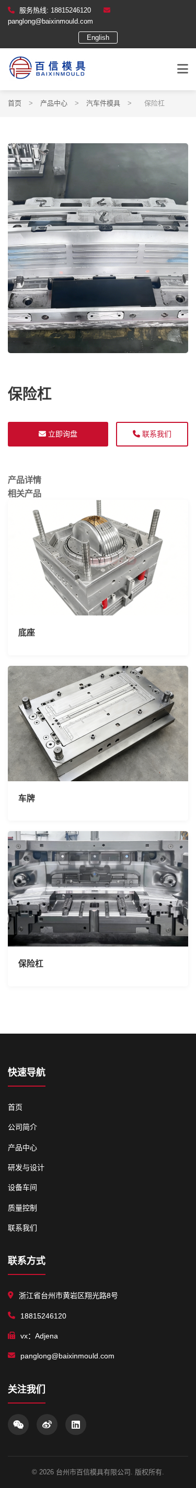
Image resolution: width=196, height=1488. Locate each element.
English (98, 37)
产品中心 (53, 103)
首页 (14, 103)
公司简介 (22, 1127)
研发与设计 (26, 1167)
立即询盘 (61, 434)
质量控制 (22, 1208)
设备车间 (22, 1187)
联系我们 (155, 434)
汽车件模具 (103, 103)
